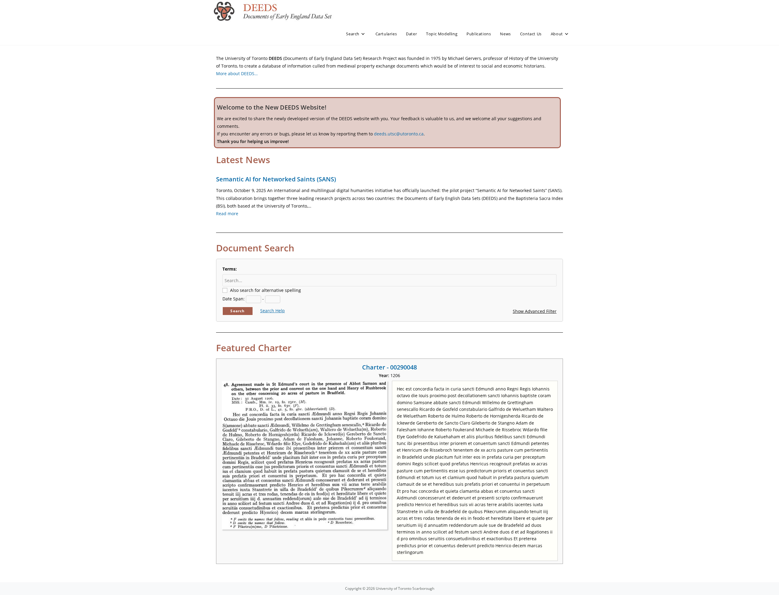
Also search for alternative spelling (265, 290)
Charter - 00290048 (389, 367)
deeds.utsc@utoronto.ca (399, 134)
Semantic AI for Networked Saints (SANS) (276, 179)
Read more (227, 213)
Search (237, 310)
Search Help (272, 310)
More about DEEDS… (237, 73)
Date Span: (233, 299)
